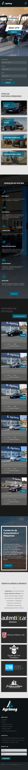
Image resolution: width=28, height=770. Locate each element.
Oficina (3, 722)
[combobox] (14, 62)
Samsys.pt (20, 764)
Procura (8, 82)
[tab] (19, 316)
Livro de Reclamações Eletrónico (9, 730)
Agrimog (6, 764)
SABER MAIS (14, 294)
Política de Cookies (6, 728)
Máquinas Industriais (12, 154)
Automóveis (7, 104)
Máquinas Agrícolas (12, 137)
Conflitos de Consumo (7, 724)
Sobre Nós (4, 719)
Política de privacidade (7, 726)
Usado (6, 122)
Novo (6, 106)
